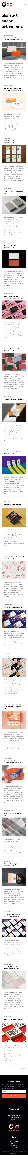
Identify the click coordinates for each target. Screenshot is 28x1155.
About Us (14, 1145)
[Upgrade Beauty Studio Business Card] (14, 465)
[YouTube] (18, 1130)
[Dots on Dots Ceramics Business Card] (14, 362)
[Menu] (25, 4)
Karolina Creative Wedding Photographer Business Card (13, 706)
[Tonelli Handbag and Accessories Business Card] (14, 310)
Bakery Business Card (11, 656)
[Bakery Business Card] (14, 667)
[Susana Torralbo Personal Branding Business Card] (14, 102)
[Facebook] (11, 1130)
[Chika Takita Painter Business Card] (14, 154)
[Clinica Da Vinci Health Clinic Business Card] (14, 928)
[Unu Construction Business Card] (14, 205)
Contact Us (14, 1147)
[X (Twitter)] (14, 1130)
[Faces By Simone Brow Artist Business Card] (14, 980)
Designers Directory (14, 1115)
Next (22, 1069)
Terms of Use (14, 1143)
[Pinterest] (16, 1130)
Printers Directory (14, 1117)
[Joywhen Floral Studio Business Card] (14, 259)
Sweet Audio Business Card (13, 607)
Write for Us (14, 1119)
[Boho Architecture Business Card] (14, 412)
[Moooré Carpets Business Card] (14, 1032)
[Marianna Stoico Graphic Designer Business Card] (14, 517)
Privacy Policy (14, 1141)
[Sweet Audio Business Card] (14, 619)
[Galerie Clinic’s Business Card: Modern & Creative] (14, 51)
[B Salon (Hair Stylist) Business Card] (14, 877)
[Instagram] (9, 1130)
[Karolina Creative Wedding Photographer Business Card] (14, 720)
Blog (14, 1113)
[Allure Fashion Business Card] (14, 827)
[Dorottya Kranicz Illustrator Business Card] (14, 774)
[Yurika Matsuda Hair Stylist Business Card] (14, 570)
